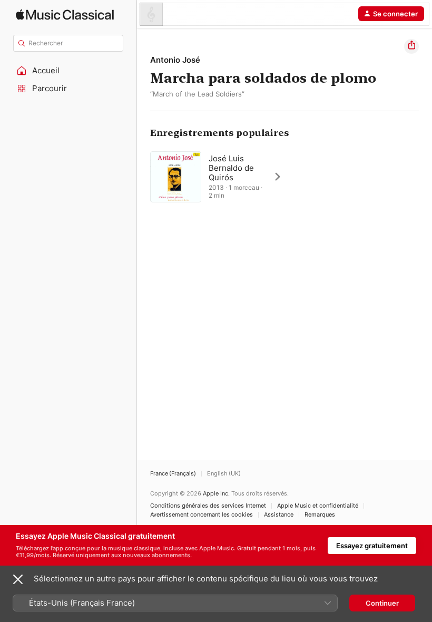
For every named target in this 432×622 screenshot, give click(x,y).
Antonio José (175, 60)
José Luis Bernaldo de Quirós (231, 167)
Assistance (278, 515)
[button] (68, 71)
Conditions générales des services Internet (208, 506)
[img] (65, 14)
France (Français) (173, 474)
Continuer (382, 603)
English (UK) (224, 474)
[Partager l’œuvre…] (411, 46)
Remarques (320, 515)
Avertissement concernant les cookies (201, 515)
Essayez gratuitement (372, 545)
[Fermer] (18, 579)
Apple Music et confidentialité (317, 506)
